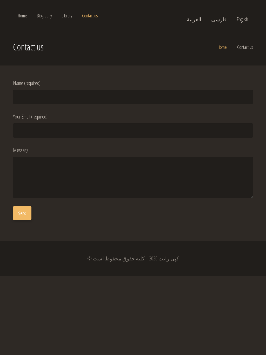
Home (222, 47)
